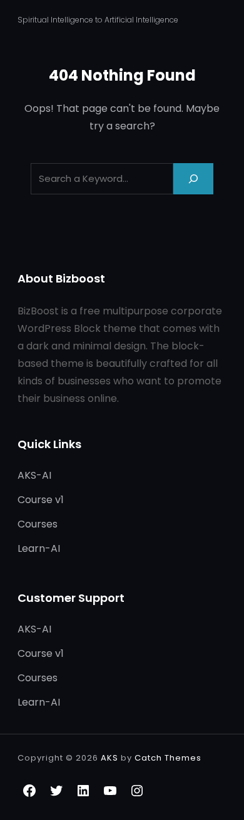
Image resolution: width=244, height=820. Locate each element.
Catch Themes (168, 758)
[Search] (193, 178)
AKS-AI (34, 475)
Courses (38, 524)
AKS (109, 758)
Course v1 (41, 499)
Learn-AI (39, 548)
